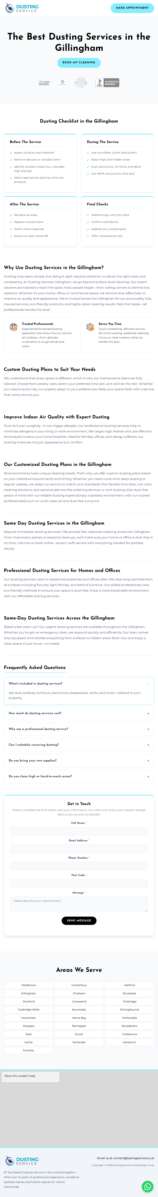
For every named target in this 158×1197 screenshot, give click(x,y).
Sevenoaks (79, 1009)
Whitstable (129, 1018)
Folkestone (129, 1034)
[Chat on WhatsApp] (147, 1186)
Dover (79, 1034)
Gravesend (79, 1001)
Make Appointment (132, 8)
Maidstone (29, 985)
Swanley (28, 1050)
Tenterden (79, 1042)
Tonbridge (129, 1001)
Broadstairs (129, 1026)
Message (79, 892)
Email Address (79, 840)
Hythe (28, 1042)
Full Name (79, 823)
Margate (28, 1026)
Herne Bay (79, 1018)
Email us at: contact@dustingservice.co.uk (125, 1158)
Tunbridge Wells (29, 1009)
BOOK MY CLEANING (79, 62)
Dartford (28, 1001)
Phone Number (79, 858)
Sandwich (129, 1042)
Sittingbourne (129, 1009)
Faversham (28, 1018)
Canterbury (79, 985)
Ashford (129, 985)
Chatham (79, 993)
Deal (28, 1034)
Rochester (129, 993)
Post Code (79, 875)
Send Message (79, 920)
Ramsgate (79, 1026)
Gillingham (28, 993)
